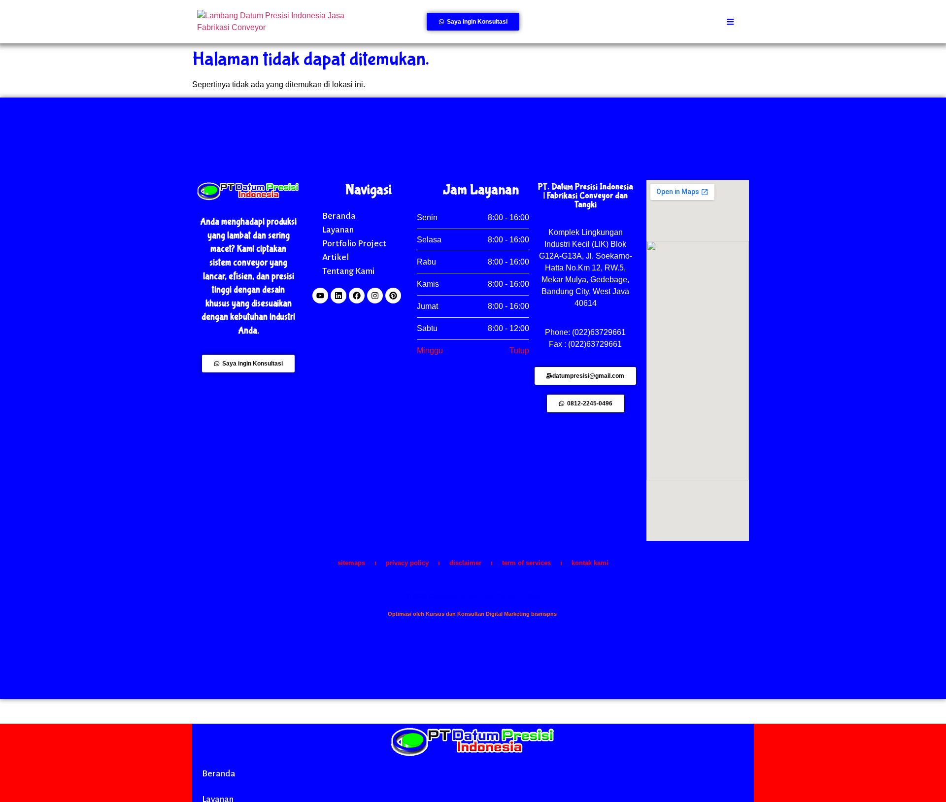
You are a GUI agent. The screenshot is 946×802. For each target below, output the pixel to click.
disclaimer (465, 563)
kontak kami (590, 563)
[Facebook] (357, 295)
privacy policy (407, 563)
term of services (526, 563)
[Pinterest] (393, 295)
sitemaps (351, 563)
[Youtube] (320, 295)
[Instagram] (375, 295)
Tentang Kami (348, 271)
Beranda (339, 216)
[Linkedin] (338, 295)
